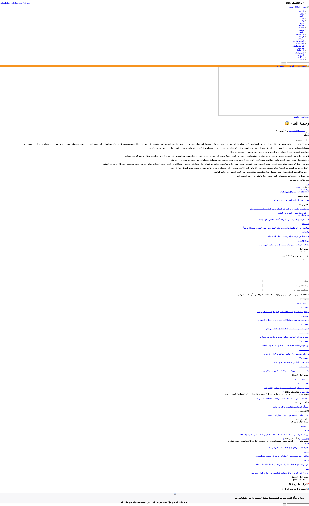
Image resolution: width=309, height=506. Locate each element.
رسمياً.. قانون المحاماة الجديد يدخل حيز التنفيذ (291, 407)
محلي (302, 14)
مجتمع (301, 30)
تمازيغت (301, 48)
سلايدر (294, 117)
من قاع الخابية (303, 215)
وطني (301, 20)
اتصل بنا (238, 498)
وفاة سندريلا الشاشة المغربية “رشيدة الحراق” (291, 200)
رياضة (301, 32)
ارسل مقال (247, 498)
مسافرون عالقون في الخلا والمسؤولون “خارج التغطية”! (286, 388)
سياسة (301, 25)
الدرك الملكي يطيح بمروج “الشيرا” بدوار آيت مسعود (288, 415)
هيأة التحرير (291, 498)
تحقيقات (301, 39)
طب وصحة (299, 53)
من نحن (300, 498)
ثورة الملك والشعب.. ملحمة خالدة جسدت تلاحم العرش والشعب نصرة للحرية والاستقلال (274, 434)
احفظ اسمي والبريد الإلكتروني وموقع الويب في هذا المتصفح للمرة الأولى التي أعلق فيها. (272, 294)
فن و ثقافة (300, 34)
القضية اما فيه (298, 41)
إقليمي (301, 16)
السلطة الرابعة (298, 50)
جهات (302, 18)
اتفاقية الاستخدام (261, 498)
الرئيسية (301, 11)
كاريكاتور (300, 55)
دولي (302, 23)
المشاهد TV (299, 43)
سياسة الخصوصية (277, 498)
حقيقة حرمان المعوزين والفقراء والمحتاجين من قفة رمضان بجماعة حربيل (279, 209)
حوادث (301, 36)
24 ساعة (305, 117)
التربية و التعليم (298, 46)
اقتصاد (301, 27)
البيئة (302, 59)
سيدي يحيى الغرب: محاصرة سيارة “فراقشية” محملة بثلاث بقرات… (282, 398)
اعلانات (301, 57)
